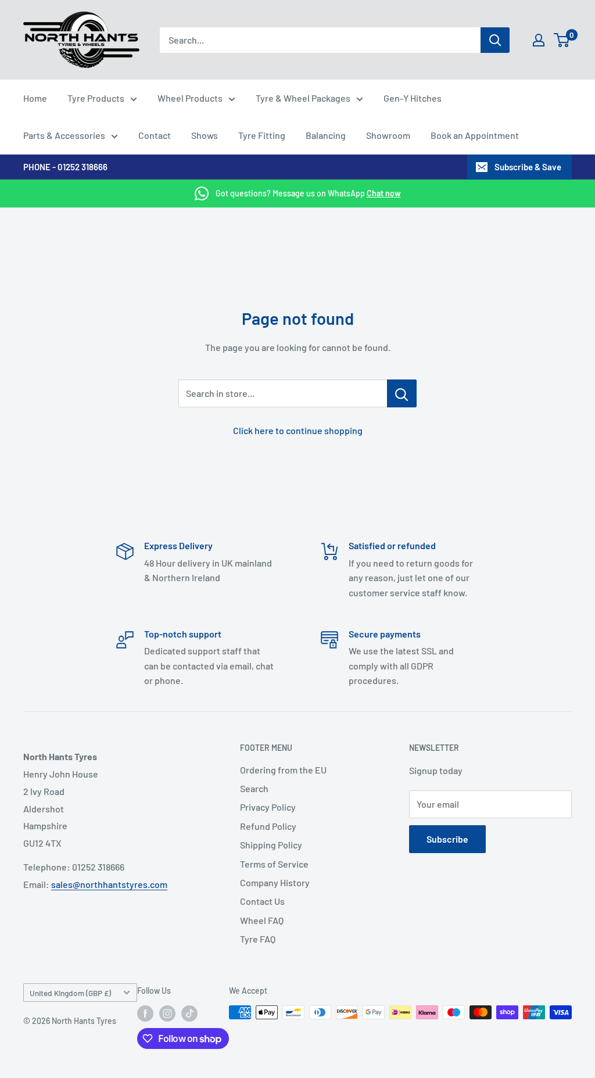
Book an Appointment (475, 135)
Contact (154, 135)
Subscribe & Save (527, 167)
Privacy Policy (268, 806)
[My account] (538, 40)
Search (254, 788)
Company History (275, 882)
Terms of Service (274, 863)
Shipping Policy (271, 844)
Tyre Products (95, 97)
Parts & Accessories (64, 135)
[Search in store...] (402, 393)
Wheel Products (190, 97)
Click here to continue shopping (298, 430)
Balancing (326, 135)
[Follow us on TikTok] (189, 1013)
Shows (204, 135)
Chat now (384, 193)
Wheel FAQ (262, 920)
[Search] (495, 40)
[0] (562, 40)
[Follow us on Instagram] (167, 1013)
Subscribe (447, 838)
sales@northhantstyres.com (109, 884)
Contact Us (262, 901)
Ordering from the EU (283, 769)
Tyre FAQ (257, 938)
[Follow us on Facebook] (145, 1013)
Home (35, 97)
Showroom (388, 135)
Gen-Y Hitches (412, 97)
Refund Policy (268, 826)
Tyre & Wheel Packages (303, 97)
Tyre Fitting (261, 135)
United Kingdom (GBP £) (70, 993)
